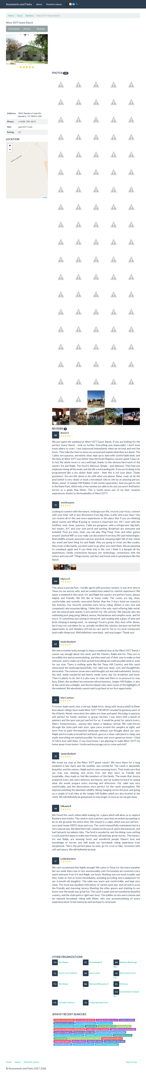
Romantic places (54, 4)
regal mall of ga (91, 1026)
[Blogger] (70, 4)
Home (11, 15)
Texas (19, 15)
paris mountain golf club (85, 1020)
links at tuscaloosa (105, 1023)
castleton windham (127, 1020)
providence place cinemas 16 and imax (110, 1032)
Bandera (30, 15)
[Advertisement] (27, 90)
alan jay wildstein (78, 1041)
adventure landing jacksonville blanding (69, 1029)
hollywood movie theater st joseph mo (68, 1026)
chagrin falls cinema (95, 1041)
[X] (67, 4)
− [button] (10, 150)
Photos (26, 28)
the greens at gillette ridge (84, 1032)
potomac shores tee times (64, 1020)
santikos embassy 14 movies (97, 1029)
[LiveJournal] (76, 4)
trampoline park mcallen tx (112, 1038)
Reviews (41, 28)
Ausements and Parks (19, 4)
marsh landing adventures (86, 1023)
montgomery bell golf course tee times (68, 1035)
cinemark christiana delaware (107, 1044)
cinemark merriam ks (62, 1041)
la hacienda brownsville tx (83, 1044)
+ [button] (10, 145)
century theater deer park (114, 1041)
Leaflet (44, 197)
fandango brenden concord (107, 1020)
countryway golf (60, 1038)
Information (14, 28)
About (39, 4)
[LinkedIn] (73, 4)
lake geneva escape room (64, 1023)
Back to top (131, 1062)
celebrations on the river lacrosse (98, 1035)
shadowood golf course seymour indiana (84, 1038)
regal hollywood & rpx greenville (122, 1029)
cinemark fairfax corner (122, 1035)
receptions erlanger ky (63, 1032)
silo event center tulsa (107, 1026)
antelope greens (124, 1026)
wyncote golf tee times (62, 1044)
